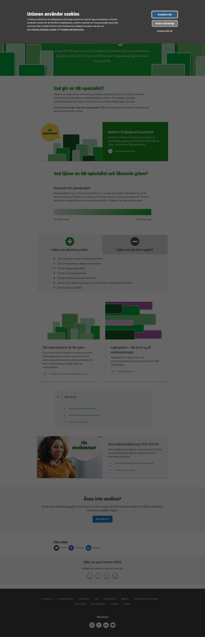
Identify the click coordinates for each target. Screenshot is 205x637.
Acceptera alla (165, 14)
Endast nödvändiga (164, 23)
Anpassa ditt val (164, 30)
